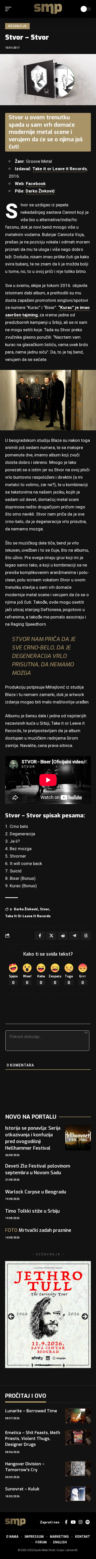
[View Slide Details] (48, 1314)
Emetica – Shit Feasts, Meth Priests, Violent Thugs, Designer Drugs (32, 1438)
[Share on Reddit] (63, 935)
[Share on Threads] (86, 935)
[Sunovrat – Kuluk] (78, 1493)
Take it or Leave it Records (60, 169)
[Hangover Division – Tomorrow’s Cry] (78, 1468)
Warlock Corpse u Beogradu (35, 1192)
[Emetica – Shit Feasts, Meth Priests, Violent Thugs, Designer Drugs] (78, 1437)
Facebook (36, 183)
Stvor (44, 909)
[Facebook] (66, 1522)
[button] (9, 9)
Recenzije (17, 26)
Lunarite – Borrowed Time (31, 1411)
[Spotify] (87, 1522)
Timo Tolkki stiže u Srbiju (32, 1211)
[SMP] (48, 9)
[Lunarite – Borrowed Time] (78, 1415)
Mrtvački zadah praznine (38, 1230)
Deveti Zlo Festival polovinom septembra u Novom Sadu (37, 1169)
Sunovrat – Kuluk (22, 1489)
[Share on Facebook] (40, 935)
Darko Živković (40, 191)
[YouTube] (73, 1522)
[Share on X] (51, 935)
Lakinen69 (71, 1550)
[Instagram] (80, 1522)
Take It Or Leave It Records (28, 916)
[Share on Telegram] (74, 935)
